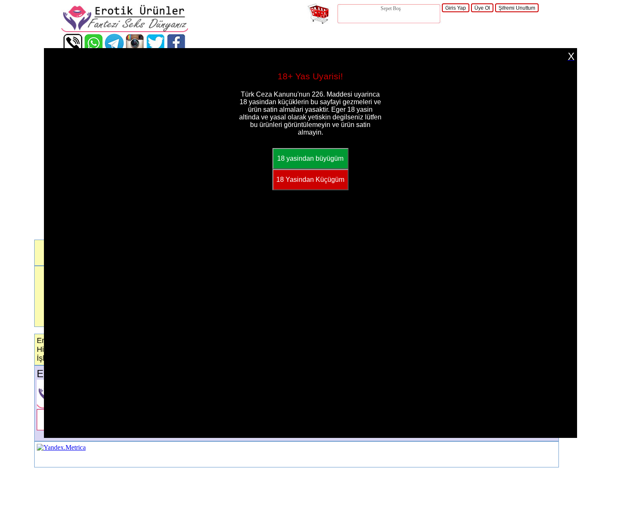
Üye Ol (482, 8)
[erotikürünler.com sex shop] (124, 29)
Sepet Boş (391, 8)
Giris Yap (455, 8)
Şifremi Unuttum (516, 8)
